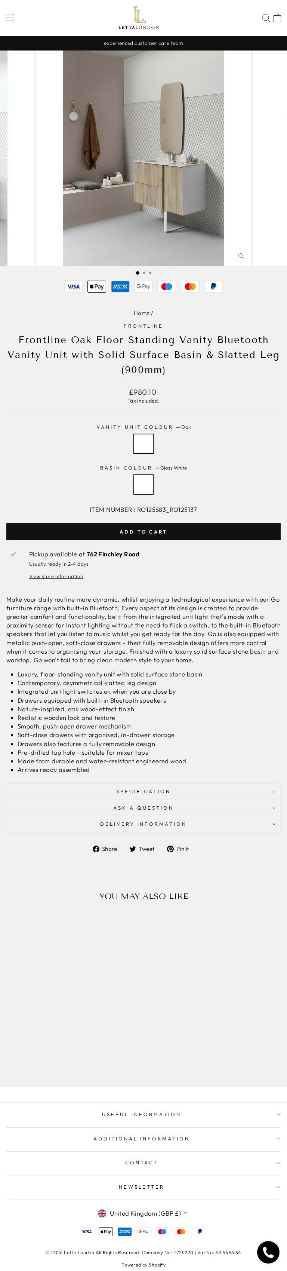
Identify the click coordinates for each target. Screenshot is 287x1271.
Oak (143, 443)
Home (142, 313)
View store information (56, 576)
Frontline (144, 326)
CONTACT (141, 1162)
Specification (143, 791)
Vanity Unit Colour (143, 427)
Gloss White (143, 484)
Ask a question (143, 808)
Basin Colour (143, 468)
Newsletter (142, 1187)
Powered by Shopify (143, 1265)
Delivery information (143, 824)
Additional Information (141, 1139)
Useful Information (141, 1114)
